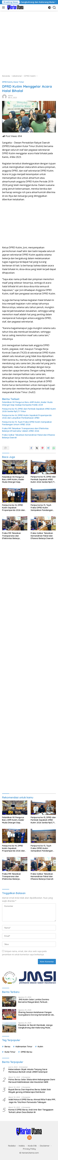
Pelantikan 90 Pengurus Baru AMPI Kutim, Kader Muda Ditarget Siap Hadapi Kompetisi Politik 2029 (27, 403)
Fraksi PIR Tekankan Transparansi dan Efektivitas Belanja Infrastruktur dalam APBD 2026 (25, 429)
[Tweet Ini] (37, 448)
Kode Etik (32, 1145)
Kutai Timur (19, 82)
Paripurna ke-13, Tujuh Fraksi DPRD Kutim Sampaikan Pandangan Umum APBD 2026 (27, 423)
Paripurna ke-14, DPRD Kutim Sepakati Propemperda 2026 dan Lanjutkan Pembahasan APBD (27, 416)
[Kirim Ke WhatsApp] (54, 448)
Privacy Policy (29, 1149)
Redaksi (12, 1145)
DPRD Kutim (7, 82)
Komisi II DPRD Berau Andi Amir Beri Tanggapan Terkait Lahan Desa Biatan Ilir (30, 1110)
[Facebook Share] (31, 448)
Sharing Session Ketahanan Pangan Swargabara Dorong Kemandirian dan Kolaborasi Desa (36, 1013)
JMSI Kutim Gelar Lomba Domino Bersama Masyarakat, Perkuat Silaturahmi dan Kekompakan (33, 1000)
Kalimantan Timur (24, 1046)
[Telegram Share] (48, 448)
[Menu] (4, 7)
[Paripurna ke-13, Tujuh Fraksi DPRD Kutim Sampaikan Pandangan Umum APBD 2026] (43, 495)
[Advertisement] (29, 41)
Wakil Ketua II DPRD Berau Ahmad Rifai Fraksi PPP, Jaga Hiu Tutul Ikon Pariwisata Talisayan (31, 1100)
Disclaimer (45, 1145)
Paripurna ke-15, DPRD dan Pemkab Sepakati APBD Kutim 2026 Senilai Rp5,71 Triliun (29, 410)
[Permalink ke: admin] (4, 96)
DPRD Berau (26, 1052)
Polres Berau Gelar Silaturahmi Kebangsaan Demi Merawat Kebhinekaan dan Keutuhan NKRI (31, 1080)
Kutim (40, 1046)
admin (10, 95)
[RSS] (29, 1137)
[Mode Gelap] (49, 7)
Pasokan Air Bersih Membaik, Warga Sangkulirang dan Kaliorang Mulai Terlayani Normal (35, 1026)
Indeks (22, 1145)
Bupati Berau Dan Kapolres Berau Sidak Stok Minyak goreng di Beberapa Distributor (29, 1090)
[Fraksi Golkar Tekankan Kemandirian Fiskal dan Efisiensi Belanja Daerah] (43, 523)
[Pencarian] (54, 7)
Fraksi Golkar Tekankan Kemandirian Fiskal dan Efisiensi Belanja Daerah (28, 436)
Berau (7, 1046)
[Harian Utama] (15, 7)
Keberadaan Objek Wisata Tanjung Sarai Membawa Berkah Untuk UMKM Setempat (27, 1070)
